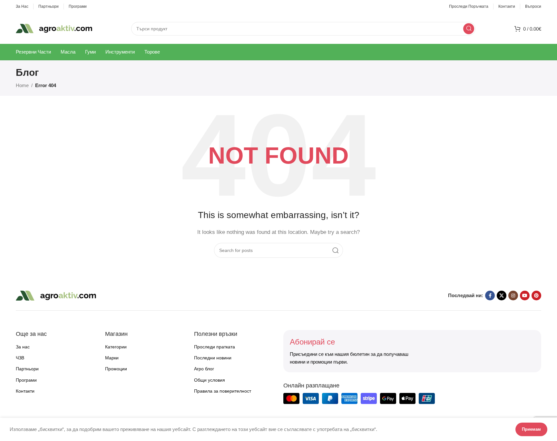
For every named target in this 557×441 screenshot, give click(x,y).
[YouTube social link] (525, 295)
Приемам (531, 429)
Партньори (27, 368)
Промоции (116, 368)
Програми (26, 380)
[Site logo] (54, 28)
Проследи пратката (214, 346)
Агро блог (204, 368)
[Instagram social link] (513, 295)
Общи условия (209, 380)
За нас (23, 346)
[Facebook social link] (490, 295)
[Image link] (56, 295)
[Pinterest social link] (536, 295)
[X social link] (501, 295)
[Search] (468, 28)
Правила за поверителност (222, 391)
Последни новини (212, 357)
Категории (116, 346)
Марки (112, 357)
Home (22, 85)
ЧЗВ (20, 357)
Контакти (25, 391)
